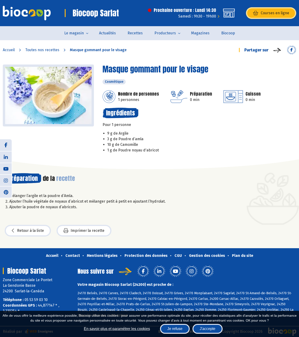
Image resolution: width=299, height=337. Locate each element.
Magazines (200, 33)
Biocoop (228, 33)
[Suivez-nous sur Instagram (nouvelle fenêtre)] (6, 180)
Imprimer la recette (87, 230)
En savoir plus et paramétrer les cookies (117, 329)
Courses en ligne (275, 13)
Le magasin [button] (74, 33)
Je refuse (174, 329)
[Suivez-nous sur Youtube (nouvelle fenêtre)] (6, 168)
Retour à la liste (30, 230)
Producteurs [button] (165, 33)
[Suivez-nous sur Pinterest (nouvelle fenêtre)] (6, 192)
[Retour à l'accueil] (27, 13)
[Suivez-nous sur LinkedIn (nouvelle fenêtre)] (6, 157)
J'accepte (207, 329)
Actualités (107, 33)
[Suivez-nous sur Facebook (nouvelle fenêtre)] (6, 145)
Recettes (135, 33)
